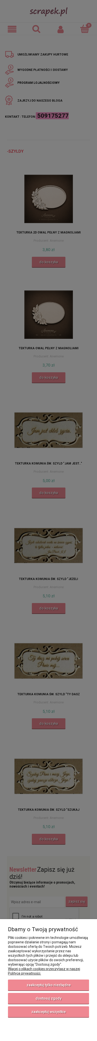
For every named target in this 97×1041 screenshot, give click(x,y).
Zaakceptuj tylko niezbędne (49, 985)
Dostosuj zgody (48, 998)
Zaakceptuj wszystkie (48, 1012)
